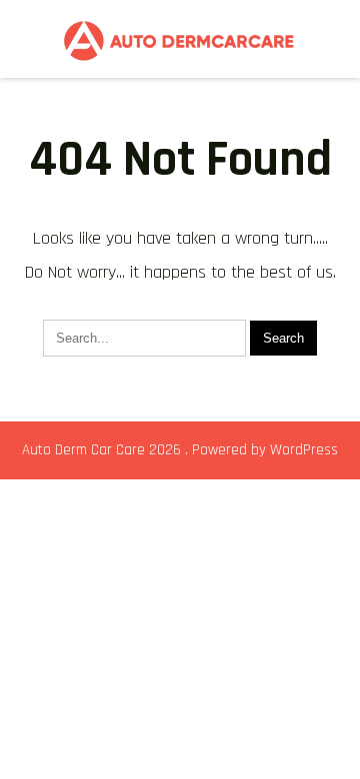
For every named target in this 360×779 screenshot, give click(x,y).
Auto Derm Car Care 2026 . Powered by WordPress (180, 449)
